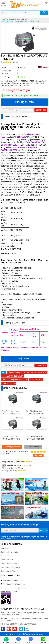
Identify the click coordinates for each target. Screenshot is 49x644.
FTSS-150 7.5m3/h (8, 383)
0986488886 (17, 580)
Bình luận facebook (33, 447)
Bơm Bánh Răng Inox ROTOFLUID (14, 380)
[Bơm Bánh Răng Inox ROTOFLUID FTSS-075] (36, 404)
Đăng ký (43, 531)
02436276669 (20, 584)
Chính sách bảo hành (9, 563)
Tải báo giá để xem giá (15, 90)
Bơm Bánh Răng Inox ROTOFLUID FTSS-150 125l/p (27, 372)
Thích (12, 471)
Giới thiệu (4, 548)
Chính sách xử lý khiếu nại (10, 567)
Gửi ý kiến (38, 456)
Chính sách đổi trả (7, 560)
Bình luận (14, 62)
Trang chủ (5, 19)
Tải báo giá (44, 67)
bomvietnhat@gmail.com (17, 588)
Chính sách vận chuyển (9, 556)
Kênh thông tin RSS (8, 571)
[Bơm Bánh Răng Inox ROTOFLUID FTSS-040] (12, 429)
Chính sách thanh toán (9, 552)
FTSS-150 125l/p (36, 380)
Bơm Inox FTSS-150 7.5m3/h (12, 376)
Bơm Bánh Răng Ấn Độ (18, 19)
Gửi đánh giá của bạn (12, 447)
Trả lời (4, 471)
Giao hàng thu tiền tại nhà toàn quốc (22, 96)
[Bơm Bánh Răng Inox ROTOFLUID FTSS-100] (36, 429)
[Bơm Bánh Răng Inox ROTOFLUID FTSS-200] (12, 404)
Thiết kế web (25, 634)
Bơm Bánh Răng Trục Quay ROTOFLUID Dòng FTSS (20, 21)
